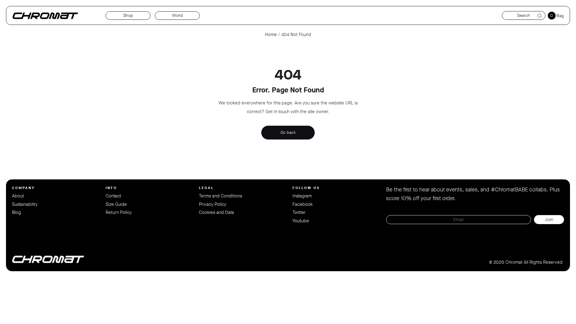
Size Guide (116, 204)
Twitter (299, 212)
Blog (16, 212)
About (18, 196)
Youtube (300, 221)
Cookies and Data (216, 212)
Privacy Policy (212, 204)
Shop (128, 15)
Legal (206, 187)
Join (549, 220)
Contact (113, 196)
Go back (288, 132)
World (177, 15)
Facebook (302, 204)
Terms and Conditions (220, 196)
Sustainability (25, 204)
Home (271, 35)
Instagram (302, 196)
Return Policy (119, 212)
